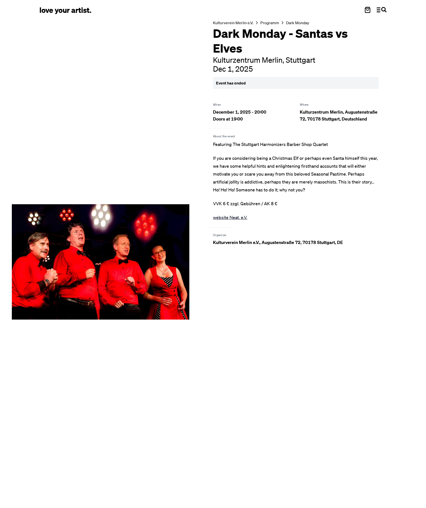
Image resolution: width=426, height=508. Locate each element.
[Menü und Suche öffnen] (382, 10)
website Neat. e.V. (230, 217)
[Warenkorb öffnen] (367, 10)
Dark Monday (297, 22)
